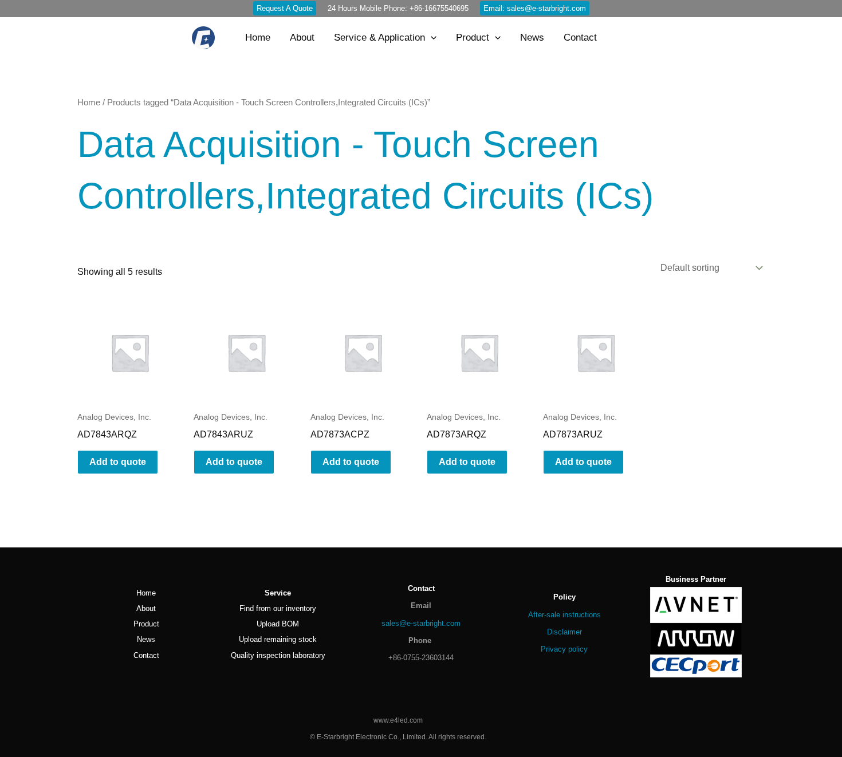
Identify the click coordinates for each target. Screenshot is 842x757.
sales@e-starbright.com (421, 623)
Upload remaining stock (278, 639)
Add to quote (117, 462)
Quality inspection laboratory (278, 655)
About (146, 608)
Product (146, 624)
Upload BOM (278, 624)
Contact (146, 655)
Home (88, 102)
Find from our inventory (277, 608)
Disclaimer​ (564, 632)
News (146, 639)
